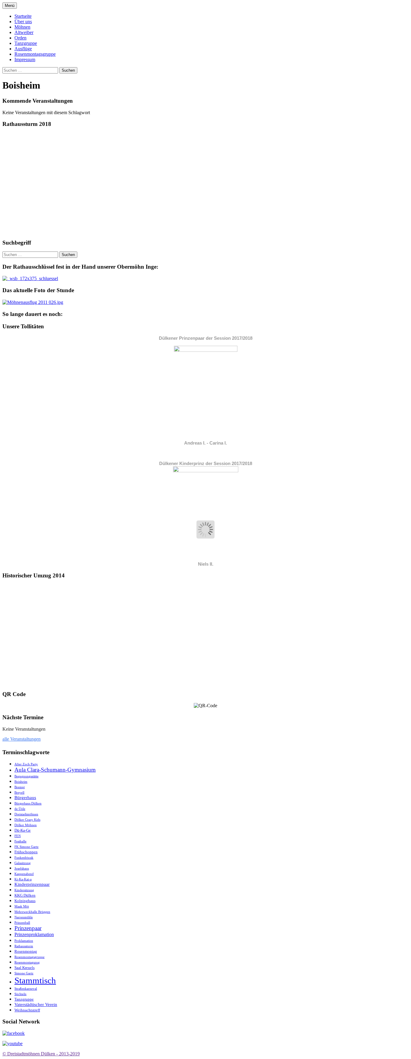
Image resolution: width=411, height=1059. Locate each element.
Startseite (23, 16)
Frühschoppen (26, 852)
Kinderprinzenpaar (32, 884)
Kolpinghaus (25, 900)
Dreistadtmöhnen (26, 814)
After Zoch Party (26, 764)
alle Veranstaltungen (21, 739)
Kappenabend (24, 874)
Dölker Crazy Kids (27, 819)
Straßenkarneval (25, 988)
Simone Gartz (23, 973)
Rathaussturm (23, 946)
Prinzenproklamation (34, 934)
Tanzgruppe (25, 43)
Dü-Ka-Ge (22, 830)
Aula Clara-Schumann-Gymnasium (55, 770)
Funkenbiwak (23, 857)
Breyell (19, 792)
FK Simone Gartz (26, 846)
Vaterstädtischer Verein (35, 1004)
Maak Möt (21, 906)
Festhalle (20, 841)
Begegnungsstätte (26, 776)
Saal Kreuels (24, 967)
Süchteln (20, 994)
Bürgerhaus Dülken (28, 803)
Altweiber (23, 32)
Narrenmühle (23, 917)
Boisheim (20, 781)
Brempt (19, 787)
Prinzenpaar (28, 928)
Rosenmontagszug (27, 962)
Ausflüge (23, 48)
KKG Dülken (25, 895)
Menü (9, 5)
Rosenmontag (25, 951)
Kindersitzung (24, 890)
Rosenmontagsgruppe (35, 54)
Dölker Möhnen (25, 825)
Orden (20, 37)
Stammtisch (35, 980)
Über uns (23, 21)
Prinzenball (22, 922)
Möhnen (22, 27)
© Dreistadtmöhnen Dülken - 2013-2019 (41, 1053)
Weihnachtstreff (27, 1010)
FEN (17, 836)
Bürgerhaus (25, 797)
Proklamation (23, 940)
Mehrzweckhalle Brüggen (32, 912)
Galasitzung (22, 863)
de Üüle (19, 809)
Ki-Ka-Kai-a (23, 879)
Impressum (24, 59)
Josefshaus (21, 868)
